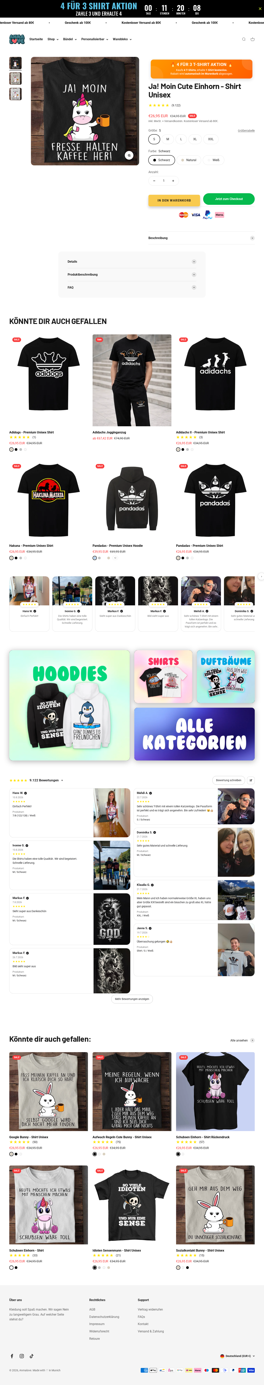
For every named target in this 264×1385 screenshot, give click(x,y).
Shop (51, 39)
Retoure (94, 1339)
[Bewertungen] (29, 590)
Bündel (68, 39)
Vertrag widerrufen (150, 1309)
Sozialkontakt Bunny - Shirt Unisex (200, 1250)
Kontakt (143, 1324)
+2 (115, 558)
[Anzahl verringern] (154, 180)
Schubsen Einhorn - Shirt (26, 1250)
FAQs (141, 1317)
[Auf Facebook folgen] (11, 1356)
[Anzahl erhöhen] (173, 180)
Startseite (36, 39)
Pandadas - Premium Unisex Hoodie (118, 546)
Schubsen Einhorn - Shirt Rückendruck (203, 1137)
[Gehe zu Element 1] (15, 63)
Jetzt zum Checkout (229, 199)
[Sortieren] (251, 780)
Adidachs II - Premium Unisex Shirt (200, 432)
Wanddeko (120, 39)
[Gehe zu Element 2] (15, 79)
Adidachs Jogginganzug (109, 432)
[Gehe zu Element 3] (15, 94)
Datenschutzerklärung (104, 1317)
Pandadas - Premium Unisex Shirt (199, 546)
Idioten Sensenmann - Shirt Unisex (117, 1250)
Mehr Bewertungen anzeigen (132, 999)
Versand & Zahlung (151, 1331)
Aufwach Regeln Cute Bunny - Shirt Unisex (122, 1137)
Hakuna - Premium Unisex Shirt (31, 546)
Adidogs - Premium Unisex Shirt (31, 432)
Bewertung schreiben (228, 780)
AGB (92, 1309)
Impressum (97, 1324)
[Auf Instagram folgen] (21, 1356)
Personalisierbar (92, 39)
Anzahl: (153, 172)
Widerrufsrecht (99, 1331)
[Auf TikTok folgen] (31, 1356)
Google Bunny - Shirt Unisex (28, 1137)
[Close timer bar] (260, 8)
